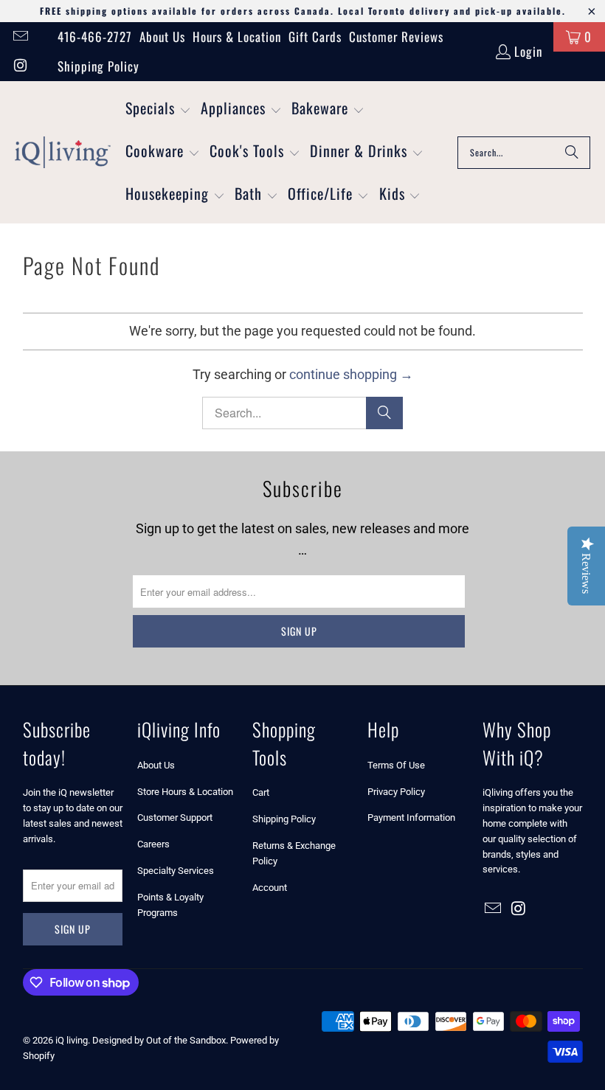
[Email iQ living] (19, 36)
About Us (162, 36)
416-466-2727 (95, 36)
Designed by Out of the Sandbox (159, 1040)
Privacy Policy (396, 791)
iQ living (71, 1040)
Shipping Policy (98, 66)
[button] (158, 109)
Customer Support (174, 817)
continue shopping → (351, 374)
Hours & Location (237, 36)
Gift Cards (315, 36)
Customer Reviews (396, 36)
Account (269, 887)
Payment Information (411, 817)
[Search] (571, 152)
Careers (153, 844)
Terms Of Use (396, 765)
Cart (260, 792)
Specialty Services (175, 870)
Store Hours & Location (185, 791)
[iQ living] (63, 152)
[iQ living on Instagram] (19, 66)
